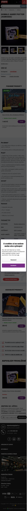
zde (18, 255)
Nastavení (13, 260)
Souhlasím (13, 265)
